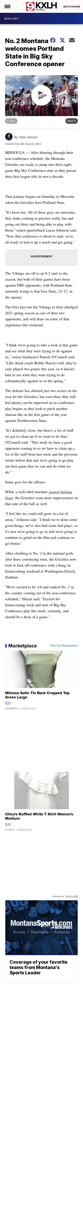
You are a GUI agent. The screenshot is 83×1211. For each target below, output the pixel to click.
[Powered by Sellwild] (72, 896)
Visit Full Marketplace (64, 645)
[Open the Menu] (7, 6)
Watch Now (70, 6)
